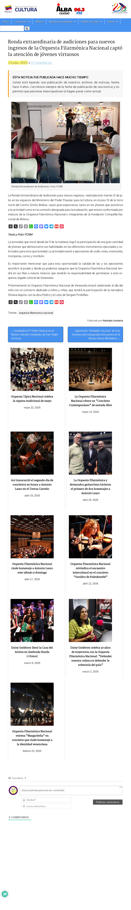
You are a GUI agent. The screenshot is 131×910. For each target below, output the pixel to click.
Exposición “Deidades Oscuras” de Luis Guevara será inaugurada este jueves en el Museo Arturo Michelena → (96, 334)
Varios (111, 21)
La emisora (20, 21)
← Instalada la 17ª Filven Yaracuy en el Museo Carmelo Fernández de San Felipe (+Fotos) (34, 334)
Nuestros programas (61, 21)
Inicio (5, 21)
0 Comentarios (41, 63)
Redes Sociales (90, 21)
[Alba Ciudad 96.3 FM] (65, 9)
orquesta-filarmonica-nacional (36, 312)
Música (39, 21)
